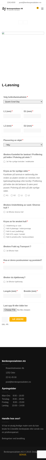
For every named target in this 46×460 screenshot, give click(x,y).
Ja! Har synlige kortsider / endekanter (20, 161)
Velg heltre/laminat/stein (15, 97)
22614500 (11, 2)
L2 (28, 195)
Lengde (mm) (10, 291)
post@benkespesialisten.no (30, 2)
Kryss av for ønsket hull (15, 221)
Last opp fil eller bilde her (15, 306)
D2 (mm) (28, 126)
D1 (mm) (28, 111)
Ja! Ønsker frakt (12, 251)
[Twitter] (14, 324)
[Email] (18, 324)
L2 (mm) (8, 126)
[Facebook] (11, 324)
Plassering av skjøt (13, 140)
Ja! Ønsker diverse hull (14, 212)
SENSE (22, 455)
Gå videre (18, 319)
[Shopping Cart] (36, 9)
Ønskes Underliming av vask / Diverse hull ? (21, 206)
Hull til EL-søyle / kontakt (15, 234)
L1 (21, 195)
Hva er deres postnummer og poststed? (22, 261)
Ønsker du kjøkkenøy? (14, 277)
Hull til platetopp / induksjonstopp (18, 228)
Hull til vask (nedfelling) (15, 231)
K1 (7, 195)
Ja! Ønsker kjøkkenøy (14, 282)
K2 (14, 195)
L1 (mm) (8, 111)
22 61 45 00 (11, 377)
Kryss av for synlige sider (16, 171)
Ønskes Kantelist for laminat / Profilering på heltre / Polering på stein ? (22, 155)
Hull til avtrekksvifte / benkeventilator (20, 237)
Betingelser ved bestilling (13, 438)
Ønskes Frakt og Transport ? (17, 246)
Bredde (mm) (31, 291)
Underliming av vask (13, 226)
